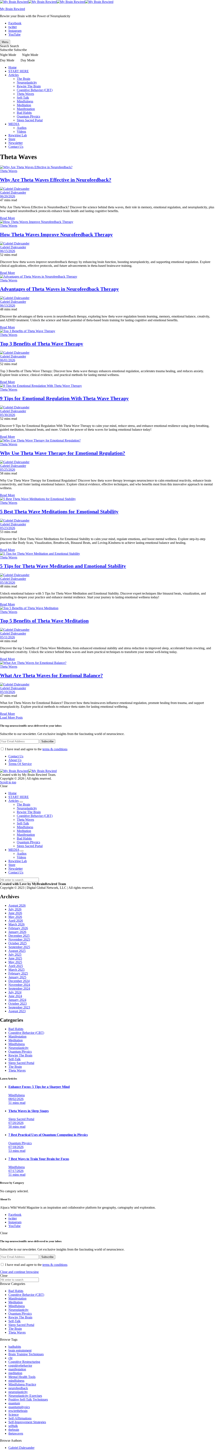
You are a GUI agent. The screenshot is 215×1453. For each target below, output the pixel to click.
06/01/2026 (7, 360)
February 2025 (18, 973)
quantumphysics (19, 1407)
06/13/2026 (7, 305)
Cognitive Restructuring (24, 1362)
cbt (10, 1358)
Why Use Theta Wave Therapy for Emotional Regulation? (62, 453)
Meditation (24, 105)
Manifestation (26, 109)
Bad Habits (24, 112)
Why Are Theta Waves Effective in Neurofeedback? (55, 180)
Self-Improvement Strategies (27, 1422)
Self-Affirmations (19, 1418)
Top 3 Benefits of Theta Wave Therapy (41, 343)
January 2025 (17, 977)
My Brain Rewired (12, 9)
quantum (14, 1403)
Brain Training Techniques (26, 1354)
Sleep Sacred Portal (30, 120)
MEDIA (14, 124)
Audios (21, 128)
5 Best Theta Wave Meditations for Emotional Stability (59, 511)
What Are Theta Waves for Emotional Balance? (51, 675)
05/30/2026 (7, 415)
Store (11, 139)
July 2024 (14, 992)
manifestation (17, 1369)
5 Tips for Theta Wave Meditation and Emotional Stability (63, 566)
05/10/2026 (7, 692)
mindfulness (16, 1380)
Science (13, 1414)
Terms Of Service (20, 764)
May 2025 (15, 962)
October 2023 (17, 1003)
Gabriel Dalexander (13, 192)
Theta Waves (25, 94)
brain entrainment (19, 1350)
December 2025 (19, 935)
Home (12, 67)
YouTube (14, 34)
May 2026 (15, 917)
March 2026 (16, 924)
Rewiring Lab (17, 135)
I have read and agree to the (35, 749)
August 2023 (17, 1011)
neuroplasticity (18, 1392)
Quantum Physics (28, 116)
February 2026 (18, 928)
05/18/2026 (7, 582)
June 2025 (15, 958)
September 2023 (19, 1007)
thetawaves (15, 1433)
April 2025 (15, 966)
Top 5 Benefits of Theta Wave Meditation (44, 620)
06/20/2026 (7, 196)
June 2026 (15, 913)
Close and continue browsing (19, 1272)
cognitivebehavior (20, 1365)
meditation (15, 1373)
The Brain (23, 78)
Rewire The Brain (29, 86)
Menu (5, 42)
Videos (21, 131)
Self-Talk (23, 97)
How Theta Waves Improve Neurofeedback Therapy (56, 234)
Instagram (14, 30)
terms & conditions (54, 749)
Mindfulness (25, 101)
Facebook (14, 23)
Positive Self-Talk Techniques (28, 1399)
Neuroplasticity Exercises (25, 1395)
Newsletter (15, 143)
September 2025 (19, 947)
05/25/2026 (7, 469)
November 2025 (19, 939)
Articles (13, 75)
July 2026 (14, 909)
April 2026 (15, 920)
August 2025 (17, 951)
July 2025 (14, 954)
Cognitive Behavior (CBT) (34, 90)
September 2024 (19, 988)
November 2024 (19, 984)
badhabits (14, 1346)
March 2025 (16, 969)
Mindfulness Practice (22, 1384)
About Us (14, 760)
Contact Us (15, 146)
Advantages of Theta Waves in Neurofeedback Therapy (59, 289)
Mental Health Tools (21, 1377)
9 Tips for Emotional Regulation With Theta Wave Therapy (64, 398)
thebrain (13, 1429)
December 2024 (19, 981)
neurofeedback (18, 1388)
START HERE (18, 71)
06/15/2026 (7, 251)
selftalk (13, 1426)
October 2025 (17, 943)
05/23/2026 (7, 528)
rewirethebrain (18, 1411)
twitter (12, 27)
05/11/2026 (7, 637)
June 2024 (15, 996)
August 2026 (17, 905)
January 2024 (17, 1000)
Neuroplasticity (27, 82)
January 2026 (17, 932)
